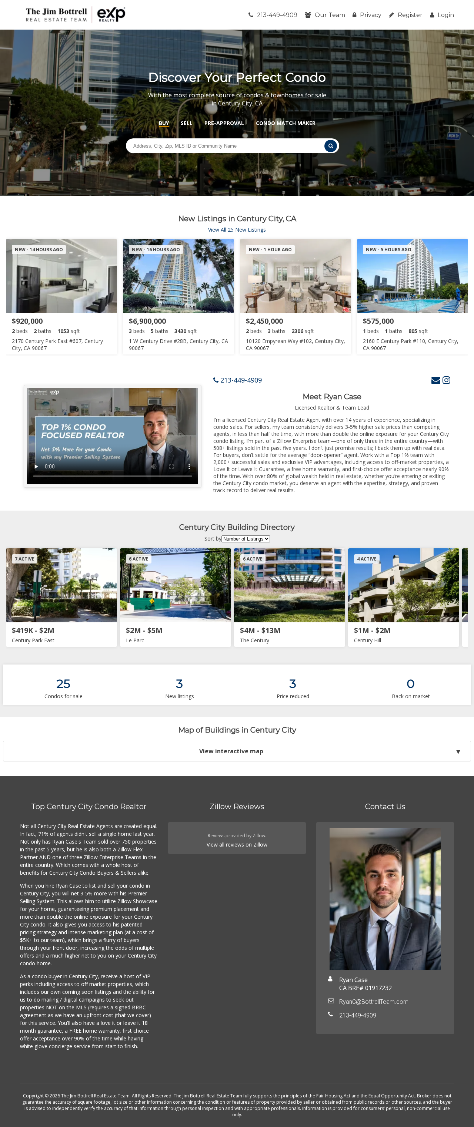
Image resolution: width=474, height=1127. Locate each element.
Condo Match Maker (286, 123)
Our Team (330, 14)
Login (446, 14)
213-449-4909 (277, 14)
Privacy (370, 14)
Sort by (212, 538)
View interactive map (231, 751)
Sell (187, 123)
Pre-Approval (224, 123)
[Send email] (435, 380)
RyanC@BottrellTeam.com (373, 1001)
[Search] (330, 146)
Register (410, 14)
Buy (164, 123)
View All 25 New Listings (237, 229)
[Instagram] (446, 380)
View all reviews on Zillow (237, 844)
